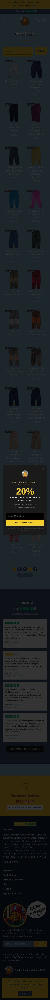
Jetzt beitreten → (25, 522)
